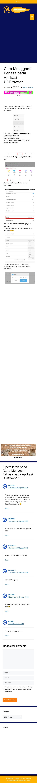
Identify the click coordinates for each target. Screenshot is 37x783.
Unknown (11, 485)
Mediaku (11, 621)
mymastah (8, 87)
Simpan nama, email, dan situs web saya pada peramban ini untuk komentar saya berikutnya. (18, 689)
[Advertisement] (18, 41)
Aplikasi (31, 87)
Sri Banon (11, 519)
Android (25, 87)
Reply (6, 508)
